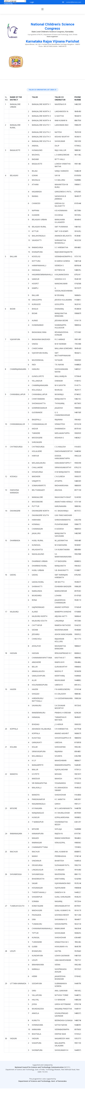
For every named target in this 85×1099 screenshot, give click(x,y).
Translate (20, 3)
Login (32, 2)
